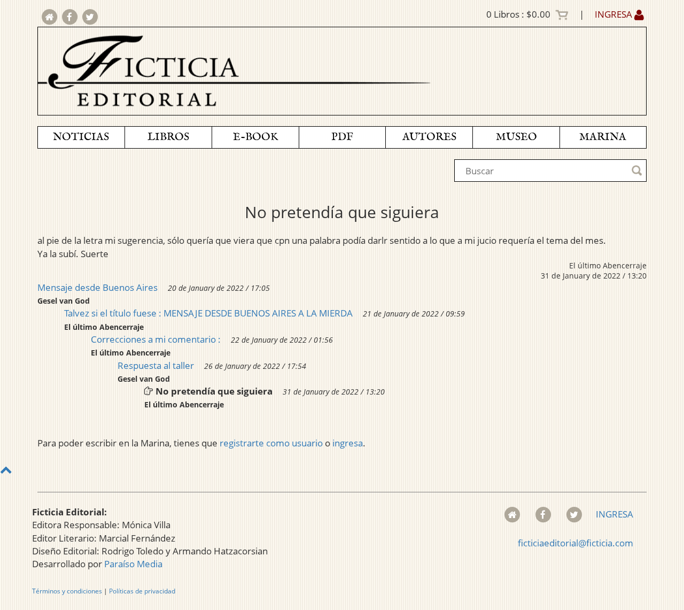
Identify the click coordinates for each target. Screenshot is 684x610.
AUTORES (429, 137)
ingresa (347, 443)
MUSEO (516, 137)
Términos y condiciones (67, 591)
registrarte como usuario (271, 443)
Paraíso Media (133, 564)
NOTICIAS (81, 137)
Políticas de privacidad (142, 591)
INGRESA (614, 14)
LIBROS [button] (168, 137)
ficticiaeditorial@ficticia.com (575, 543)
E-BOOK (255, 137)
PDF (342, 137)
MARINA (602, 137)
